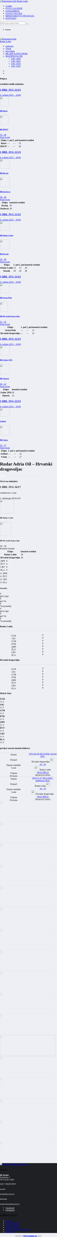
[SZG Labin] (27, 863)
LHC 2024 (16, 63)
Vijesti (8, 48)
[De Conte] (27, 949)
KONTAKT (11, 18)
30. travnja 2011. (43, 755)
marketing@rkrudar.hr (9, 1204)
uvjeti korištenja (12, 11)
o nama (9, 6)
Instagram (10, 1210)
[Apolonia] (27, 906)
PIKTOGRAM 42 (30, 1236)
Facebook (10, 1208)
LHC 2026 (16, 58)
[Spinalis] (27, 1098)
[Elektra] (27, 1055)
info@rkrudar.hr (13, 35)
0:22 (43, 772)
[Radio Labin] (27, 885)
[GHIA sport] (27, 1119)
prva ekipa (10, 51)
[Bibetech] (27, 927)
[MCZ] (27, 1034)
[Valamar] (27, 842)
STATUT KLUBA (14, 13)
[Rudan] (27, 970)
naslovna (9, 46)
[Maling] (27, 1012)
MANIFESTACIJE (14, 56)
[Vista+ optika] (27, 821)
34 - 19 (43, 788)
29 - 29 (43, 764)
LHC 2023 (16, 66)
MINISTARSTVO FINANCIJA (20, 16)
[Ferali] (27, 1076)
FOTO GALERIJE (14, 8)
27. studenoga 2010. (42, 779)
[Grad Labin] (27, 1162)
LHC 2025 (16, 61)
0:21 (43, 796)
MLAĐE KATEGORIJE (17, 53)
